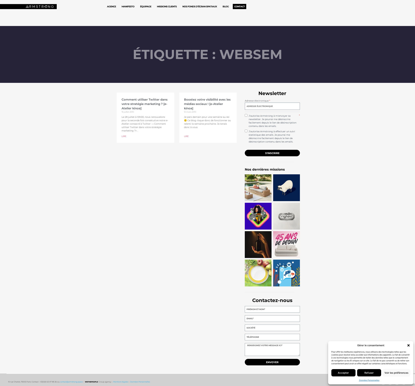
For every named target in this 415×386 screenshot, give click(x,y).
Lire (124, 136)
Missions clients (167, 6)
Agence (111, 6)
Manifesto (128, 6)
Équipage (145, 6)
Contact (239, 6)
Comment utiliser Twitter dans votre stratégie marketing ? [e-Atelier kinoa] (144, 104)
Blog (226, 6)
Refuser (369, 372)
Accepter (343, 372)
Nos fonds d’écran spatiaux (199, 6)
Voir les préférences (396, 372)
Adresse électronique (257, 100)
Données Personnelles (369, 380)
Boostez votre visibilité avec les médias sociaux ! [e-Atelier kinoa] (207, 104)
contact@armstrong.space (71, 382)
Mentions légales (120, 382)
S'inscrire (272, 153)
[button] (408, 345)
